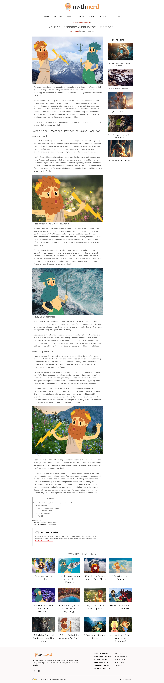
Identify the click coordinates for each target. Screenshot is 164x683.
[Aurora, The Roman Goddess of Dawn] (120, 101)
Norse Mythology (101, 659)
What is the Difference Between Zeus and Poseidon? (52, 503)
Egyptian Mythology (102, 656)
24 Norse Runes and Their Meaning (119, 89)
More (102, 17)
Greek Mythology (84, 22)
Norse (70, 17)
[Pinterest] (38, 671)
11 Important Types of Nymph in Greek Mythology (69, 608)
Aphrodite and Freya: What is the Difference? (120, 638)
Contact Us (118, 665)
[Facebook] (34, 671)
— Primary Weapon (43, 513)
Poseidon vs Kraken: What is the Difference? (43, 608)
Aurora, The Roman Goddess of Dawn (119, 112)
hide (56, 499)
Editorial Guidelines (120, 656)
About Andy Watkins (49, 532)
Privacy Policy (119, 662)
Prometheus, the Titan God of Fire (119, 160)
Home (75, 22)
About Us (117, 653)
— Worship (40, 516)
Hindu (91, 17)
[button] (112, 17)
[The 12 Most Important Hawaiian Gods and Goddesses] (120, 124)
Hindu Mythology (101, 662)
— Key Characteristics (44, 511)
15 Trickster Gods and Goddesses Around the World (43, 638)
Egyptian (58, 17)
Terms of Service (119, 659)
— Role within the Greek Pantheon (48, 508)
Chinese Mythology (102, 665)
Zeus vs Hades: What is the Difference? (45, 524)
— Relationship (41, 505)
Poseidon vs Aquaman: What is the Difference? (69, 579)
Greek (46, 17)
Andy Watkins (75, 31)
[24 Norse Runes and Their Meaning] (120, 77)
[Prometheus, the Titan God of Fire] (120, 149)
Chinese (81, 17)
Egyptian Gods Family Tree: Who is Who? (45, 522)
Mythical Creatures (102, 668)
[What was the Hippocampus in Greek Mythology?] (120, 52)
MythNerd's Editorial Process (44, 541)
